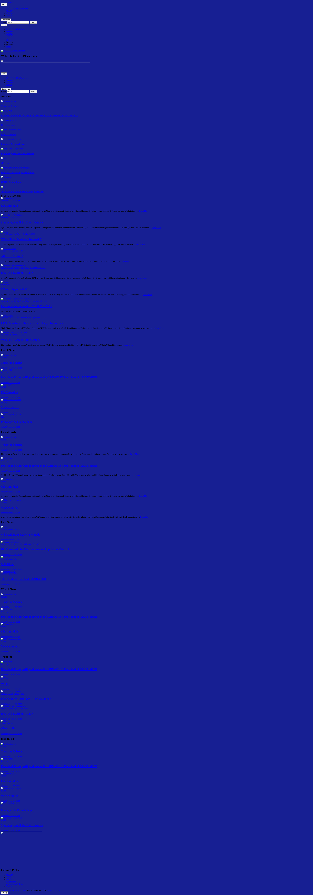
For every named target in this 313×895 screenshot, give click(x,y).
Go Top (4, 893)
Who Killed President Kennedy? (21, 239)
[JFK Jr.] (4, 158)
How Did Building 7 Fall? (17, 272)
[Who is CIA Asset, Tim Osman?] (14, 332)
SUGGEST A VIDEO (14, 884)
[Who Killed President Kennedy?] (4, 232)
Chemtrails (8, 728)
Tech (34, 544)
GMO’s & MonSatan (11, 182)
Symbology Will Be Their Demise (17, 153)
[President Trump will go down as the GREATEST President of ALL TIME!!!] (7, 111)
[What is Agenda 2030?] (7, 282)
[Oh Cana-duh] (9, 120)
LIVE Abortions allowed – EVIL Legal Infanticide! (33, 323)
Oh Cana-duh (8, 125)
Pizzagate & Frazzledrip (13, 144)
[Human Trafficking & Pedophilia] (15, 168)
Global (3, 251)
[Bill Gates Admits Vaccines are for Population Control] (10, 542)
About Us (9, 11)
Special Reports (7, 234)
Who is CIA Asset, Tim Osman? (21, 339)
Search (3, 22)
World (3, 200)
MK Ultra (7, 564)
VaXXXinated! (8, 134)
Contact (9, 15)
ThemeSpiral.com (53, 890)
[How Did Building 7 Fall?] (13, 265)
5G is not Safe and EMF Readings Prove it (22, 191)
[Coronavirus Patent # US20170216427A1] (16, 299)
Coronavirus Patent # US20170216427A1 (26, 306)
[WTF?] (3, 677)
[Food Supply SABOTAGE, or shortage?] (11, 691)
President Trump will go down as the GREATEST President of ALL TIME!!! (39, 115)
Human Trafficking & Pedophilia (17, 172)
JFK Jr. (5, 163)
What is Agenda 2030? (15, 289)
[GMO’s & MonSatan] (6, 177)
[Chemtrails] (6, 721)
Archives (9, 13)
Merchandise (11, 882)
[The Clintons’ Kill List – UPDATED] (8, 572)
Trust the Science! (10, 106)
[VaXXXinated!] (11, 130)
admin (3, 368)
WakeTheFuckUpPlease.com (17, 9)
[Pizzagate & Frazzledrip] (11, 139)
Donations (10, 879)
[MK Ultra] (5, 557)
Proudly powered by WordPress (13, 890)
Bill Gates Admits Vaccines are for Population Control (35, 549)
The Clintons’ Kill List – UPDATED (23, 579)
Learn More (143, 211)
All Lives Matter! (12, 256)
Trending (17, 268)
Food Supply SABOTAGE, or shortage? (26, 698)
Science (4, 357)
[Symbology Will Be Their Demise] (12, 149)
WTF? (5, 684)
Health (3, 723)
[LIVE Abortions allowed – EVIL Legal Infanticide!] (7, 316)
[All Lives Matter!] (8, 249)
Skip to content (7, 2)
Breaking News (7, 268)
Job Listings (10, 877)
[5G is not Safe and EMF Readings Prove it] (3, 187)
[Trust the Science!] (8, 101)
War (15, 234)
